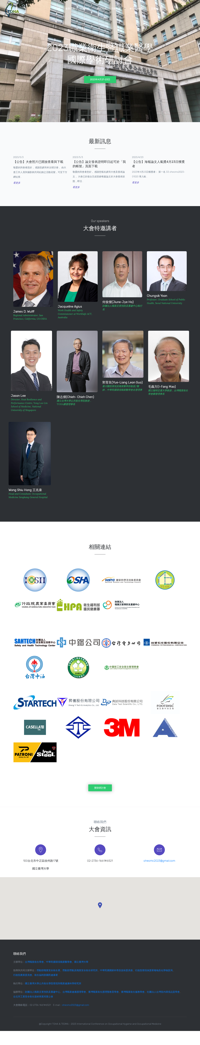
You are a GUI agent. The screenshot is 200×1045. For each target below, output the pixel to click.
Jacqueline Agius (70, 306)
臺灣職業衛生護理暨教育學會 (103, 992)
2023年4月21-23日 (100, 79)
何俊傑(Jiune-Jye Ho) (118, 302)
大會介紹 (84, 8)
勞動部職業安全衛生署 (48, 970)
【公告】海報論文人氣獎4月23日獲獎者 (158, 164)
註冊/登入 (156, 8)
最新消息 (70, 8)
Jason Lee (18, 396)
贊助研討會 (100, 787)
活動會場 (116, 8)
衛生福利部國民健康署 (46, 975)
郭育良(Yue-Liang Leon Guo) (122, 382)
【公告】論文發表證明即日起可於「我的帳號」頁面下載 (99, 164)
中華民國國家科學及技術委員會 (116, 970)
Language (137, 8)
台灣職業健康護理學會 (74, 992)
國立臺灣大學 (81, 962)
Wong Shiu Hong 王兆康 (25, 490)
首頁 (58, 8)
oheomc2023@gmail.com (159, 860)
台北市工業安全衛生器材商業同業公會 (33, 996)
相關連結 (101, 8)
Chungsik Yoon (157, 296)
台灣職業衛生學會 (34, 962)
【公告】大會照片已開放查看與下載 (38, 162)
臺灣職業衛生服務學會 (133, 992)
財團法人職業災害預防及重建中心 (42, 992)
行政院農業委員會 (22, 975)
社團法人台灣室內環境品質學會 (163, 992)
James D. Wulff (23, 311)
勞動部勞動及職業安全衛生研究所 (80, 970)
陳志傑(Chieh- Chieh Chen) (75, 397)
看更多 (16, 182)
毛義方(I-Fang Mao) (162, 386)
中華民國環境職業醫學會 (59, 962)
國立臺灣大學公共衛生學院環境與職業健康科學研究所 (53, 983)
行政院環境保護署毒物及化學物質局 (154, 970)
